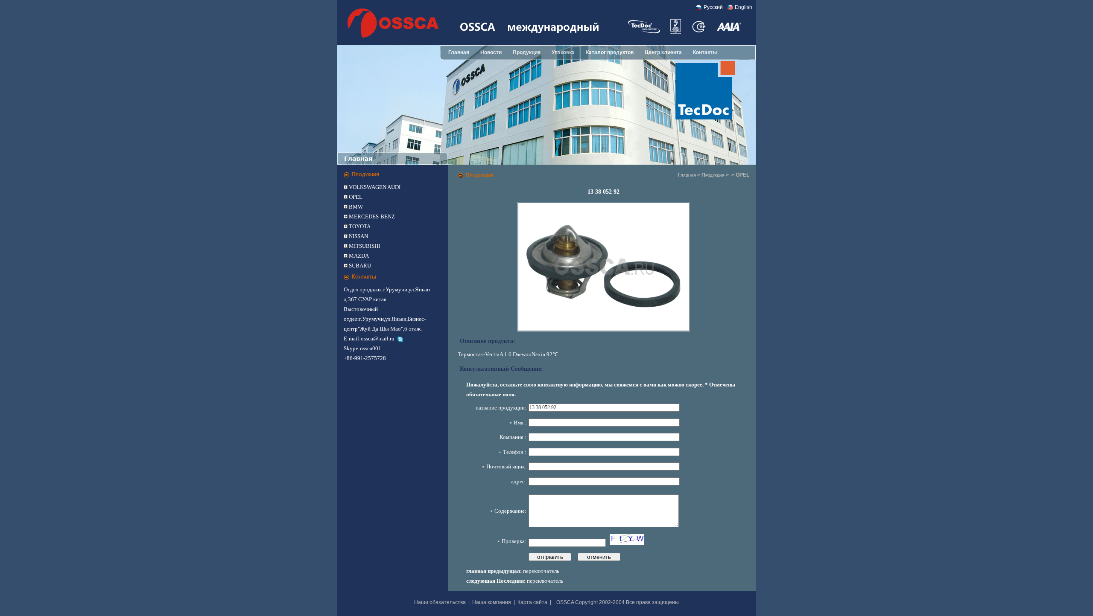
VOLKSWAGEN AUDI (374, 187)
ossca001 (370, 348)
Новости (491, 52)
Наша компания (491, 602)
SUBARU (359, 265)
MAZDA (358, 256)
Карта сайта (532, 602)
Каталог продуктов (610, 52)
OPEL (355, 197)
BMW (355, 206)
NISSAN (358, 236)
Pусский (713, 7)
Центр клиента (663, 52)
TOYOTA (359, 226)
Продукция (527, 52)
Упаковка (563, 52)
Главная (458, 52)
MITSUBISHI (364, 246)
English (743, 7)
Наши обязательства (440, 602)
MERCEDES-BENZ (371, 216)
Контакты (705, 52)
